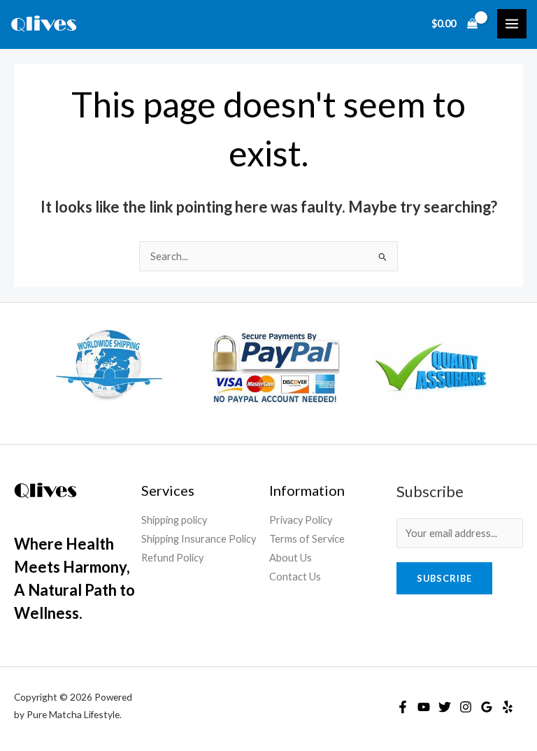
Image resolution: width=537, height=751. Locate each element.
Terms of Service (307, 539)
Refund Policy (172, 558)
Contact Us (295, 576)
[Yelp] (507, 707)
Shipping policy (174, 520)
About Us (290, 558)
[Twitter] (444, 707)
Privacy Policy (300, 520)
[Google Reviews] (486, 707)
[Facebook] (402, 707)
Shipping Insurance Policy (198, 539)
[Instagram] (465, 707)
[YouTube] (423, 707)
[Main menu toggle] (512, 23)
